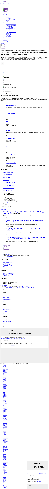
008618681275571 (7, 321)
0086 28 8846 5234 (10, 256)
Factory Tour (8, 17)
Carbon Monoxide (10, 138)
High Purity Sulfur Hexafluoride (29, 287)
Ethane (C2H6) (9, 29)
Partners (7, 20)
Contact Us (5, 41)
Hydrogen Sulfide (10, 113)
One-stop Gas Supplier (7, 262)
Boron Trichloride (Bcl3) (18, 287)
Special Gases (8, 33)
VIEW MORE (3, 209)
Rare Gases (8, 35)
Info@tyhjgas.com (9, 254)
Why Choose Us (9, 18)
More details (5, 202)
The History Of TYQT (10, 19)
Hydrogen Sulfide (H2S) (11, 25)
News (4, 37)
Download (5, 40)
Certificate (8, 21)
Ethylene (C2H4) (9, 27)
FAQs (4, 38)
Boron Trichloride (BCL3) (11, 30)
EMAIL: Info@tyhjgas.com (6, 5)
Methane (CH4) (9, 26)
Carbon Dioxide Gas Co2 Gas (7, 287)
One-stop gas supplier (10, 16)
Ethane (7, 146)
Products (5, 22)
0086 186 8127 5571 (7, 299)
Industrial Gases (9, 34)
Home (4, 13)
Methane (8, 121)
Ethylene (8, 130)
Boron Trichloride (10, 154)
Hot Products (23, 286)
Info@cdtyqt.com (6, 311)
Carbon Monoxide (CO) (10, 28)
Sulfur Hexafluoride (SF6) (11, 24)
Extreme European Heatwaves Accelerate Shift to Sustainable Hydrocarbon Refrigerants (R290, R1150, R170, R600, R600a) (25, 238)
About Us (5, 14)
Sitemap (27, 286)
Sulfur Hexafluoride (11, 105)
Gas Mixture (8, 36)
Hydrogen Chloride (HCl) (11, 32)
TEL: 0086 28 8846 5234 (6, 3)
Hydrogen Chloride (11, 163)
